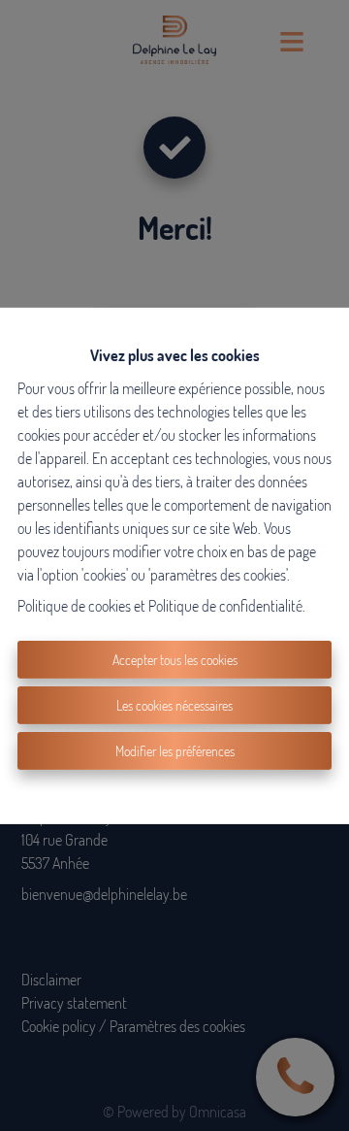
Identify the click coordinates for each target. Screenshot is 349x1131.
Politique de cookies (74, 605)
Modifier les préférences (175, 751)
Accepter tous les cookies (175, 659)
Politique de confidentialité (225, 605)
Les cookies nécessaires (174, 705)
